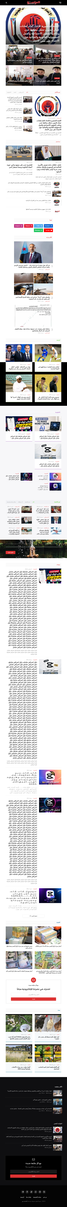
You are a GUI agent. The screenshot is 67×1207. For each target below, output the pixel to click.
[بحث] (6, 2)
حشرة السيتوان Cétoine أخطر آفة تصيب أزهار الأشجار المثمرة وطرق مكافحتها (19, 1037)
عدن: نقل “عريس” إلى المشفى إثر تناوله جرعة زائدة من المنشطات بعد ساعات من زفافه (42, 510)
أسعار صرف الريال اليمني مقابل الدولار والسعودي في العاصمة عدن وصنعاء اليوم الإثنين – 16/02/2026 (48, 971)
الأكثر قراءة (49, 237)
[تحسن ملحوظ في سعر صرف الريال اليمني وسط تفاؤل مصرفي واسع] (19, 935)
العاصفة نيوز (24, 1201)
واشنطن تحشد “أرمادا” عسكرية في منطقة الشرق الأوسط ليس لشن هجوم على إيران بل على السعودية (29, 192)
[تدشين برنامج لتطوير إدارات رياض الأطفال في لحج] (19, 75)
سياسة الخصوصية (37, 1197)
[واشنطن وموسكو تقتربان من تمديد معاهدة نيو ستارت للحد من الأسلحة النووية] (56, 530)
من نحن (45, 1197)
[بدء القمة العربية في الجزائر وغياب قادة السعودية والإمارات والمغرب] (26, 530)
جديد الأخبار (57, 92)
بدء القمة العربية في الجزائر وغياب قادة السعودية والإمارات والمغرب (14, 532)
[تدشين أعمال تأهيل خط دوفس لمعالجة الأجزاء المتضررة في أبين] (19, 55)
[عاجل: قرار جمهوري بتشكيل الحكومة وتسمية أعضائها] (56, 211)
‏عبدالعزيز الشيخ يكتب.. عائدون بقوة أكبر (42, 1099)
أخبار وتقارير (56, 22)
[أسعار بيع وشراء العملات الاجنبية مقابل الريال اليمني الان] (19, 960)
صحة (59, 1010)
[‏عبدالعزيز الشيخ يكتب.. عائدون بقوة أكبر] (57, 1102)
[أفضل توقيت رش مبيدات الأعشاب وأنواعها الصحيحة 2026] (19, 1053)
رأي (59, 545)
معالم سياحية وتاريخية (11, 502)
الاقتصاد (58, 922)
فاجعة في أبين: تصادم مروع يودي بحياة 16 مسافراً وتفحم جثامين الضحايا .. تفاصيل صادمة (31, 1108)
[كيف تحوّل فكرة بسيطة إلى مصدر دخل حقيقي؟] (48, 1023)
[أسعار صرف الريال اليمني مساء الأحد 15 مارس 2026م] (48, 935)
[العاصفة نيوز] (33, 2)
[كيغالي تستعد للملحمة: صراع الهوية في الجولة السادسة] (48, 353)
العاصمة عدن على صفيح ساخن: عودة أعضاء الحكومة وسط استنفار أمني (19, 166)
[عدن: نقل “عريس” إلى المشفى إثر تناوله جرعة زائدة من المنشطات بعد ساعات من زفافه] (56, 509)
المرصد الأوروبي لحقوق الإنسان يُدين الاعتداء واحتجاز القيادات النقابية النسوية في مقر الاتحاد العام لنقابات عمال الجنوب (48, 60)
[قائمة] (60, 2)
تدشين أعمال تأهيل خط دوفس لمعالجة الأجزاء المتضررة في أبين (19, 61)
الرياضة (58, 340)
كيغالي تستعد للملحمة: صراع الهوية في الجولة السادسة (48, 368)
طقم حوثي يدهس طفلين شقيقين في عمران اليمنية (48, 82)
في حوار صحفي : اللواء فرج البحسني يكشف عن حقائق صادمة (42, 521)
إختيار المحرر (47, 332)
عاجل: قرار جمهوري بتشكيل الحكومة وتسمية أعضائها (38, 209)
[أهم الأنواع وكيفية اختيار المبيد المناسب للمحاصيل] (48, 1053)
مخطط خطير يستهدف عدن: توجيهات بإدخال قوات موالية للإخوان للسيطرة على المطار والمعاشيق (32, 330)
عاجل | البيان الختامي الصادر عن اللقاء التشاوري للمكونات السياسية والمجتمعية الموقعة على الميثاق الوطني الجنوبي (29, 183)
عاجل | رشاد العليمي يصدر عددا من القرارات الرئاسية (38, 200)
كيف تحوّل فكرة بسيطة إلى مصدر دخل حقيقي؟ (48, 1037)
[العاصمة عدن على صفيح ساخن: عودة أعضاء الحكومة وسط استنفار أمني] (19, 153)
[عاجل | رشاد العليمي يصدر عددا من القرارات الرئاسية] (56, 202)
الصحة (15, 92)
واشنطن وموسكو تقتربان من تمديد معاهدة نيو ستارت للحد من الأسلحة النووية (43, 532)
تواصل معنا (28, 1197)
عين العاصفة (57, 502)
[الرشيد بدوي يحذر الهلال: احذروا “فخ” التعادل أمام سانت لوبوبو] (19, 383)
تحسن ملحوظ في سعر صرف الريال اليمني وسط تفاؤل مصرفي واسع (19, 947)
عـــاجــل (58, 141)
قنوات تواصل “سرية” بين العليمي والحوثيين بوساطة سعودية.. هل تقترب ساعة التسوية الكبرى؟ (29, 1091)
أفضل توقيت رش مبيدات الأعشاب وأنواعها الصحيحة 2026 (21, 1068)
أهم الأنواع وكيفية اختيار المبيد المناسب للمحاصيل (48, 1068)
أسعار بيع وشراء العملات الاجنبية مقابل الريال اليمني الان (19, 971)
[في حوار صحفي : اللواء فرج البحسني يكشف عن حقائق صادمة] (56, 520)
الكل (27, 92)
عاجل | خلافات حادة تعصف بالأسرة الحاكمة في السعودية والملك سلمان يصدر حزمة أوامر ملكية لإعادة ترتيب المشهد (49, 168)
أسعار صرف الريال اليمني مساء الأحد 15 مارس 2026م (48, 946)
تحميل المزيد (34, 916)
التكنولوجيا (9, 92)
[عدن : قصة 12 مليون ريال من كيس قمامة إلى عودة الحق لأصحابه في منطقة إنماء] (26, 509)
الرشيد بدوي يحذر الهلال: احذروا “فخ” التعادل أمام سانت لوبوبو (20, 398)
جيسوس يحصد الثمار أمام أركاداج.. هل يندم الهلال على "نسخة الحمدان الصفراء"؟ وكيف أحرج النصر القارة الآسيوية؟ (48, 398)
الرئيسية (22, 1197)
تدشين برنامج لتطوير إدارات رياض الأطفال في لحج (19, 82)
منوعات (58, 564)
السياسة (17, 527)
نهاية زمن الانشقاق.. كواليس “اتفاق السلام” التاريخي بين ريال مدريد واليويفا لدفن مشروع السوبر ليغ (19, 368)
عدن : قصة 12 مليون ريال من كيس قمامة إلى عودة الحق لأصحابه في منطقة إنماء (13, 510)
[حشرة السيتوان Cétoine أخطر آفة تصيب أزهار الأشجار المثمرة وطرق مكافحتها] (19, 1023)
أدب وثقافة (20, 502)
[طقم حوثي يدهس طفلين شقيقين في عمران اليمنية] (47, 75)
